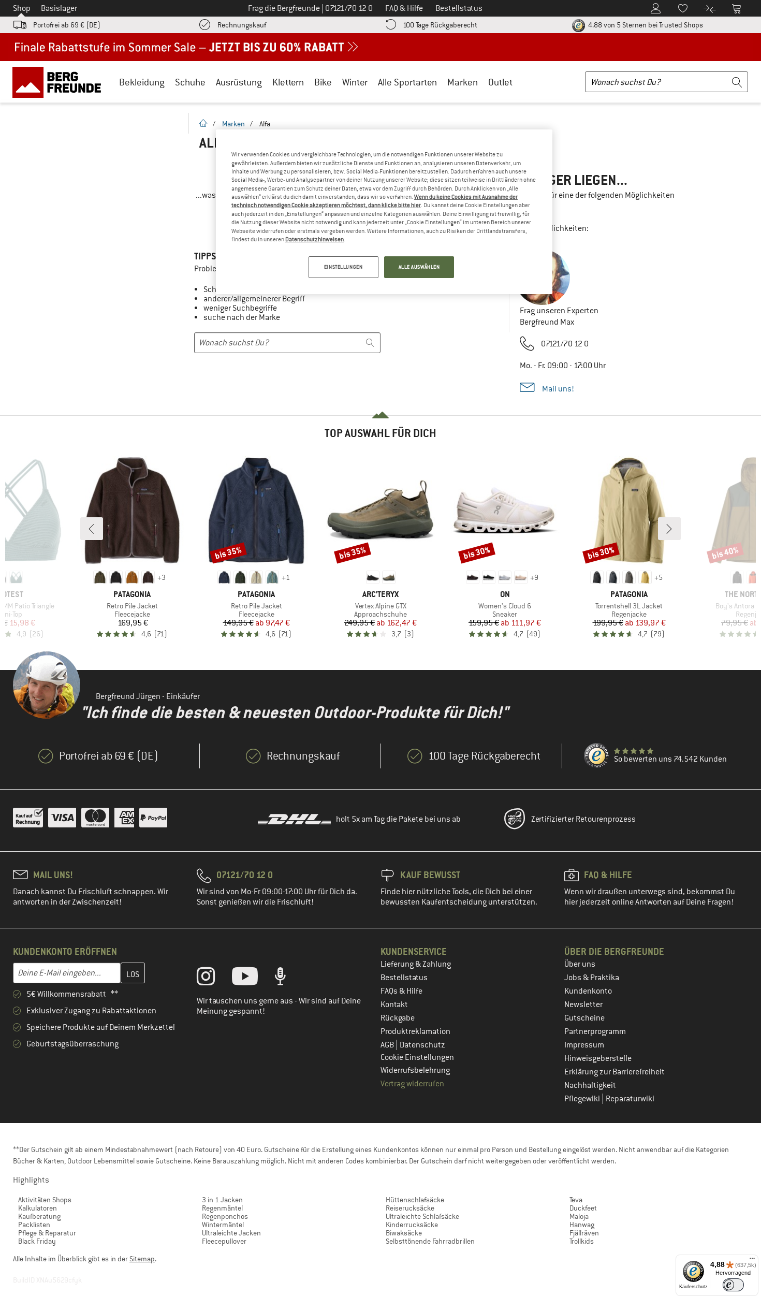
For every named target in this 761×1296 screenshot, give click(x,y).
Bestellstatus (404, 977)
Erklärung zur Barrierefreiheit (614, 1072)
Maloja (579, 1216)
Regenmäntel (222, 1208)
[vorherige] (91, 528)
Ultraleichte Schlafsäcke (422, 1216)
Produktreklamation (415, 1031)
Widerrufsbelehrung (415, 1070)
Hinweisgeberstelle (598, 1058)
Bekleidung (142, 82)
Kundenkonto (588, 991)
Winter (355, 82)
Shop (22, 8)
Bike (323, 82)
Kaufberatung (39, 1216)
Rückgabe (397, 1018)
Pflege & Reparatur (47, 1232)
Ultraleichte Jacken (231, 1232)
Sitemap (142, 1258)
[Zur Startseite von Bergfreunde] (60, 82)
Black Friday (37, 1241)
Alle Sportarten (407, 82)
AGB (388, 1045)
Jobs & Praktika (591, 977)
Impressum (584, 1045)
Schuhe (190, 82)
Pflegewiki (583, 1099)
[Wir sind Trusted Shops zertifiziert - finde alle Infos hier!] (597, 756)
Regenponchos (225, 1216)
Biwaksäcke (404, 1232)
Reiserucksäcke (410, 1208)
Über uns (579, 964)
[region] (384, 211)
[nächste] (669, 528)
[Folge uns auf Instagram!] (213, 978)
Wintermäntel (223, 1224)
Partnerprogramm (595, 1031)
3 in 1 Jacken (222, 1199)
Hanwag (581, 1224)
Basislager (59, 8)
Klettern (288, 82)
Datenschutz (422, 1045)
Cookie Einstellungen (417, 1057)
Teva (575, 1199)
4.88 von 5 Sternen (645, 25)
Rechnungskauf (241, 25)
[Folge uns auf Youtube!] (252, 978)
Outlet (500, 82)
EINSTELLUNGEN (343, 267)
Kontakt (394, 1004)
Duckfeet (583, 1208)
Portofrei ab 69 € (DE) (66, 25)
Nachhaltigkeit (590, 1085)
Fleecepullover (224, 1241)
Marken (462, 82)
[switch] (733, 1284)
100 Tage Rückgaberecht (440, 25)
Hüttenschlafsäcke (415, 1199)
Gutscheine (584, 1018)
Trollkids (581, 1241)
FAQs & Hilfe (401, 991)
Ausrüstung (239, 82)
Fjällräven (584, 1232)
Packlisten (34, 1224)
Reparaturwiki (630, 1099)
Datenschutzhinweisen (314, 239)
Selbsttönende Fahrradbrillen (430, 1241)
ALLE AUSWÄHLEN (419, 267)
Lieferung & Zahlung (415, 964)
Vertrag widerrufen (412, 1084)
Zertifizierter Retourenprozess (583, 819)
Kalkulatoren (37, 1208)
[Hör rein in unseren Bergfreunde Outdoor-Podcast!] (288, 978)
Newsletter (583, 1004)
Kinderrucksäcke (412, 1224)
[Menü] (752, 1261)
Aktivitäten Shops (44, 1199)
